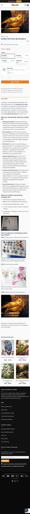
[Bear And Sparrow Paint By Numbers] (22, 371)
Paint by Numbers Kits (6, 406)
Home (2, 36)
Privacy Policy (4, 438)
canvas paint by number (19, 237)
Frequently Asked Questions (8, 429)
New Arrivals (4, 409)
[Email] (17, 481)
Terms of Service (5, 441)
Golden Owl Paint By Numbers (11, 196)
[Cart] (28, 5)
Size (2, 44)
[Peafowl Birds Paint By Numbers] (22, 348)
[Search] (25, 5)
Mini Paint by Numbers (6, 419)
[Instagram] (15, 481)
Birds (6, 36)
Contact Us (3, 435)
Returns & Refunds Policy (7, 432)
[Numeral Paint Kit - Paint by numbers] (15, 5)
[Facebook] (12, 481)
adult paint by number (9, 108)
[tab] (15, 98)
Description (4, 98)
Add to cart (15, 82)
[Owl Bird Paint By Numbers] (7, 348)
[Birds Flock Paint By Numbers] (7, 371)
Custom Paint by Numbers (7, 416)
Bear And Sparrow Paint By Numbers (22, 381)
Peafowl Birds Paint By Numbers (22, 358)
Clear (27, 41)
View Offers (19, 1)
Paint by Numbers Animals (7, 413)
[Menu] (2, 5)
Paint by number (23, 117)
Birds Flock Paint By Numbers (7, 381)
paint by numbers (13, 325)
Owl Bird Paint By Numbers (7, 357)
